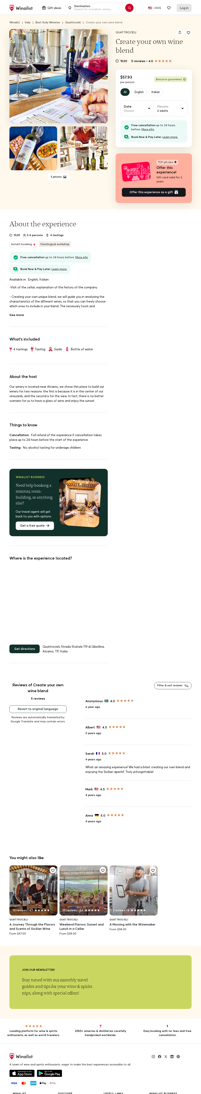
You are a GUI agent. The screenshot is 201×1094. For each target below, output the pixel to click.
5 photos (56, 177)
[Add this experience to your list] (188, 32)
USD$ (157, 8)
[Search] (131, 8)
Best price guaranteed (169, 79)
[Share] (180, 32)
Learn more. (170, 137)
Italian (158, 92)
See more (16, 316)
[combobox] (98, 8)
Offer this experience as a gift (151, 193)
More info (148, 130)
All (125, 92)
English (141, 92)
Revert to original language (37, 712)
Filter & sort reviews (168, 688)
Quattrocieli (126, 32)
